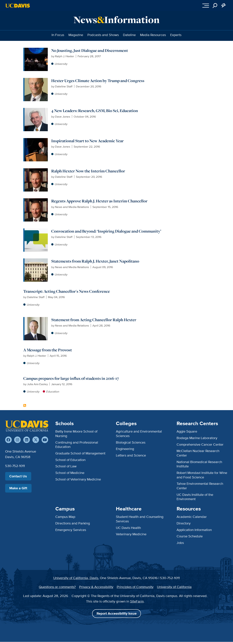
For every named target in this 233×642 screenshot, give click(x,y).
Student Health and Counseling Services (139, 519)
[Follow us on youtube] (45, 440)
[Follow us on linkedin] (26, 440)
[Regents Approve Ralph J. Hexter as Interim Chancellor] (36, 200)
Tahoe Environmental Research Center (200, 485)
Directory (184, 523)
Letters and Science (131, 455)
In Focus (58, 34)
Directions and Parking (72, 523)
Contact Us (18, 476)
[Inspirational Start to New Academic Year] (36, 140)
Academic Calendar (192, 516)
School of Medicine (69, 472)
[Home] (26, 426)
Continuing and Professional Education (76, 444)
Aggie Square (187, 431)
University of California (174, 586)
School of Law (66, 466)
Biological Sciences (130, 442)
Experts (175, 34)
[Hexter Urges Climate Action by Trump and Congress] (36, 80)
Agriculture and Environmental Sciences (139, 433)
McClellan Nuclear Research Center (198, 453)
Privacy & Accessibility (96, 586)
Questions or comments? (57, 586)
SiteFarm (137, 601)
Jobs (180, 542)
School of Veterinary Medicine (78, 479)
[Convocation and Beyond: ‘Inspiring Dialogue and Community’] (36, 230)
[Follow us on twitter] (35, 440)
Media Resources (153, 34)
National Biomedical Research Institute (199, 464)
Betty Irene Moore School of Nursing (76, 433)
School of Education (70, 459)
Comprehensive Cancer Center (200, 444)
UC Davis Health (128, 527)
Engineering (125, 448)
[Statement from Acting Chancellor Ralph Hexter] (36, 319)
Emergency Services (70, 529)
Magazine (75, 34)
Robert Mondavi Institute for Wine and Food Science (202, 475)
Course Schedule (190, 536)
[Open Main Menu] (206, 5)
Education (52, 391)
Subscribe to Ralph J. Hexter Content (24, 405)
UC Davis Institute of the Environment (195, 496)
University (61, 64)
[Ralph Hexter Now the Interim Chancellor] (36, 170)
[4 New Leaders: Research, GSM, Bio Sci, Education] (36, 110)
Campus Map (65, 516)
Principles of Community (135, 586)
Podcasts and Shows (103, 34)
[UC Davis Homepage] (17, 6)
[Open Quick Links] (223, 5)
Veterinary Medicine (131, 534)
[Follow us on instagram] (17, 440)
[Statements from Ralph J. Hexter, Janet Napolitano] (36, 260)
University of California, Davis (75, 577)
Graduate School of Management (80, 453)
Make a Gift (18, 488)
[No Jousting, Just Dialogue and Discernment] (36, 49)
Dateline (129, 34)
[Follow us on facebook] (8, 440)
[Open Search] (215, 5)
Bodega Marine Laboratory (197, 437)
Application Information (194, 529)
